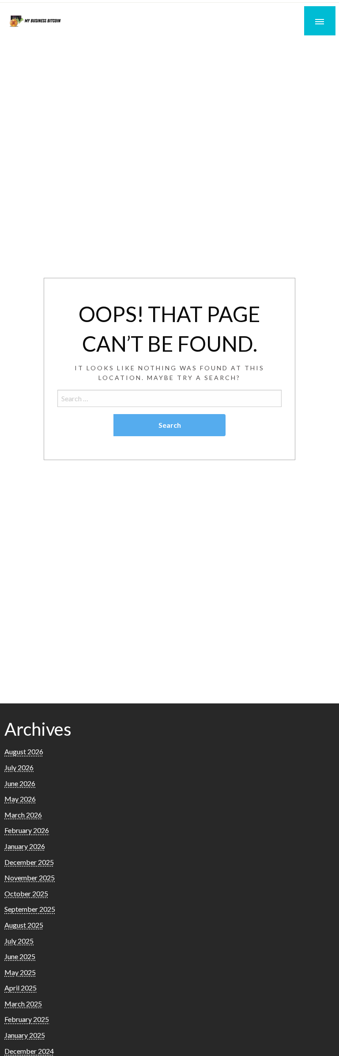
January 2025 (24, 1035)
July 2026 (19, 767)
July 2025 (19, 941)
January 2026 (24, 846)
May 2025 (20, 972)
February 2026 (26, 830)
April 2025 (20, 987)
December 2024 (29, 1051)
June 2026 (19, 783)
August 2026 (23, 751)
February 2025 (26, 1019)
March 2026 (23, 814)
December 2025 (29, 862)
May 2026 (20, 799)
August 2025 (23, 925)
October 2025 (26, 893)
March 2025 (23, 1003)
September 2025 (29, 909)
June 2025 (19, 956)
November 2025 (29, 877)
